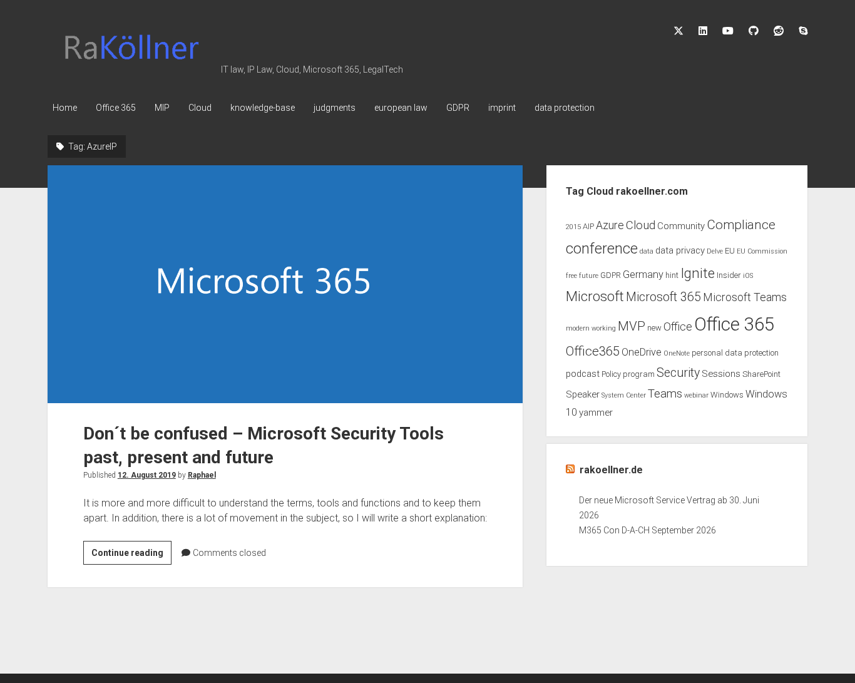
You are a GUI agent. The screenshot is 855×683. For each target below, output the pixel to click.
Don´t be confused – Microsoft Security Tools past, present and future (285, 284)
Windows (727, 394)
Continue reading (131, 556)
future (588, 276)
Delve (715, 251)
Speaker (583, 394)
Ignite (697, 273)
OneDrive (642, 352)
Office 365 (116, 108)
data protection (565, 108)
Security (678, 373)
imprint (502, 108)
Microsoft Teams (745, 297)
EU (730, 250)
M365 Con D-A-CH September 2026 (647, 530)
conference (602, 248)
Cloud (200, 108)
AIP (588, 226)
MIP (162, 108)
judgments (335, 108)
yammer (596, 412)
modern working (591, 328)
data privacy (680, 250)
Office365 (593, 351)
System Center (624, 395)
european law (400, 108)
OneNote (676, 353)
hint (671, 275)
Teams (665, 394)
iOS (748, 276)
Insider (729, 275)
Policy (611, 374)
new (654, 327)
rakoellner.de (611, 470)
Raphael (202, 475)
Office (677, 327)
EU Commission (762, 251)
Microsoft (595, 296)
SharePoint (761, 374)
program (639, 374)
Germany (643, 274)
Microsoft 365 (663, 297)
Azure (610, 225)
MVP (631, 326)
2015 (573, 227)
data (646, 251)
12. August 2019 (147, 475)
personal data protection (735, 352)
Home (65, 108)
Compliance (741, 224)
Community (681, 226)
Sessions (721, 373)
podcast (583, 373)
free (571, 276)
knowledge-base (262, 108)
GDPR (457, 108)
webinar (696, 395)
